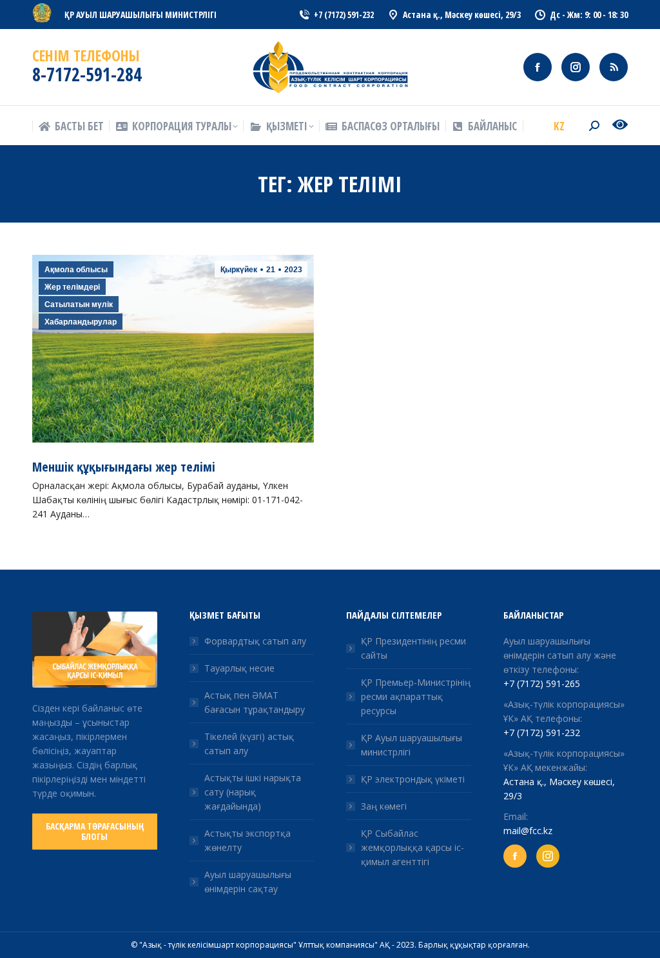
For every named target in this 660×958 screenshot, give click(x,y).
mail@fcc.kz (527, 830)
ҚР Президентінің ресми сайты (413, 648)
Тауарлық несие (239, 668)
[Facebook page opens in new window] (537, 67)
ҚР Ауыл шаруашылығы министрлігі (411, 745)
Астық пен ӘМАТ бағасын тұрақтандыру (254, 702)
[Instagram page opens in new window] (575, 67)
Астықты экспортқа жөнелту (247, 840)
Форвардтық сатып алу (255, 641)
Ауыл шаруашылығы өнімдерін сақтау (247, 881)
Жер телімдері (72, 287)
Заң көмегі (384, 806)
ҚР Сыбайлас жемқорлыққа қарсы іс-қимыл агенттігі (412, 847)
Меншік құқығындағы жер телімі (123, 466)
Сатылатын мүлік (78, 304)
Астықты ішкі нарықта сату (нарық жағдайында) (252, 792)
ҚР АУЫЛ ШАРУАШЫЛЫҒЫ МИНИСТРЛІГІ (140, 14)
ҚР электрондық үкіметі (413, 779)
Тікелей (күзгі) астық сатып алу (249, 743)
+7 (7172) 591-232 (541, 732)
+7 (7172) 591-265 (541, 683)
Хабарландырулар (80, 321)
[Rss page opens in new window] (613, 67)
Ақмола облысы (76, 269)
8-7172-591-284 (87, 74)
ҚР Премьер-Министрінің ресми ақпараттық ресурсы (416, 696)
